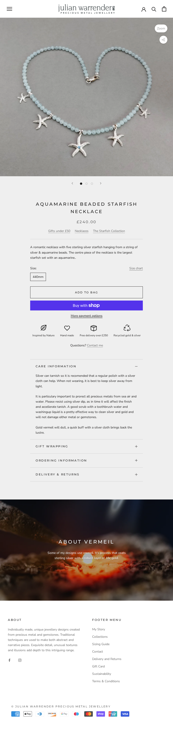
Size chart (136, 268)
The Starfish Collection (109, 231)
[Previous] (72, 183)
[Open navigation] (9, 9)
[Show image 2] (86, 184)
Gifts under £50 (59, 231)
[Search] (154, 9)
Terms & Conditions (106, 681)
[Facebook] (9, 659)
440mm (38, 277)
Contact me (95, 345)
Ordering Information (61, 460)
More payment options (86, 316)
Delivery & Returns (58, 474)
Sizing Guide (100, 644)
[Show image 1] (81, 184)
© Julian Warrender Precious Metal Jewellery (61, 706)
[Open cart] (164, 8)
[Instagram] (19, 659)
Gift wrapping (52, 446)
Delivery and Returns (106, 659)
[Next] (100, 183)
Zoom (161, 28)
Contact (97, 651)
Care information (56, 366)
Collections (100, 637)
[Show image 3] (92, 184)
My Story (98, 629)
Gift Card (98, 666)
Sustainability (101, 674)
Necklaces (82, 231)
